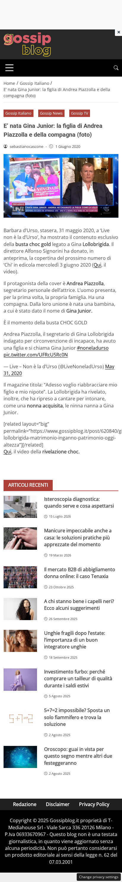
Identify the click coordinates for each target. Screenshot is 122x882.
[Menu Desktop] (9, 67)
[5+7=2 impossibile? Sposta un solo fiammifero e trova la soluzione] (20, 718)
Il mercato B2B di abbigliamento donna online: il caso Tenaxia (79, 572)
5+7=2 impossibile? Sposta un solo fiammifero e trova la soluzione (77, 717)
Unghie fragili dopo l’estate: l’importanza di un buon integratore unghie (74, 640)
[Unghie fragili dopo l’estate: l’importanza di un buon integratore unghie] (20, 641)
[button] (116, 68)
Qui (97, 265)
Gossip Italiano (18, 113)
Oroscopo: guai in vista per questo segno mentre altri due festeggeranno (78, 756)
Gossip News (51, 113)
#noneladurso (93, 348)
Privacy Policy (94, 804)
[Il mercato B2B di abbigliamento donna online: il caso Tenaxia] (20, 577)
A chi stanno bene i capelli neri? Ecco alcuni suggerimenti (79, 604)
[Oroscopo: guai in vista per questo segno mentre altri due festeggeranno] (20, 757)
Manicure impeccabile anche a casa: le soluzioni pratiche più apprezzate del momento (78, 537)
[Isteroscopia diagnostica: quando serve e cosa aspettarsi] (20, 507)
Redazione (24, 804)
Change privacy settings (98, 876)
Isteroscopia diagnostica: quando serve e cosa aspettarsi (79, 502)
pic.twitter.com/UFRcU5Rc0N (36, 354)
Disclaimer (58, 804)
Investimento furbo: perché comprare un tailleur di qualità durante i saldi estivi (78, 678)
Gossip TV (79, 113)
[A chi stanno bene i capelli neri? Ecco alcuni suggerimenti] (20, 609)
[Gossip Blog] (27, 44)
